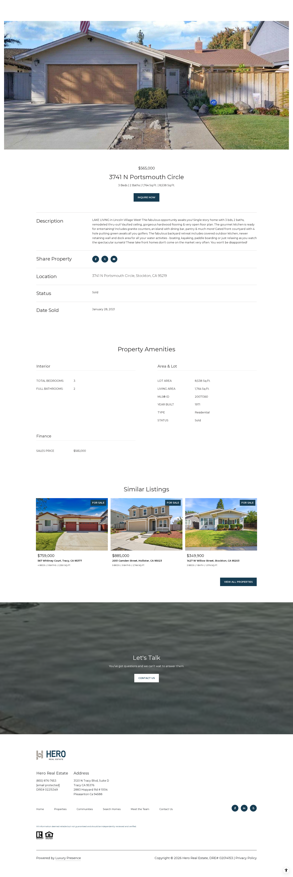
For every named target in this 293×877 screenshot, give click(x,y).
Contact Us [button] (146, 678)
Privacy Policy (246, 858)
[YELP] (253, 808)
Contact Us (166, 809)
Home (40, 809)
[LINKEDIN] (244, 808)
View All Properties (238, 581)
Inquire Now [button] (146, 197)
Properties (60, 809)
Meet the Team (140, 809)
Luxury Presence (68, 858)
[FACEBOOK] (235, 808)
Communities (85, 809)
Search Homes (112, 809)
